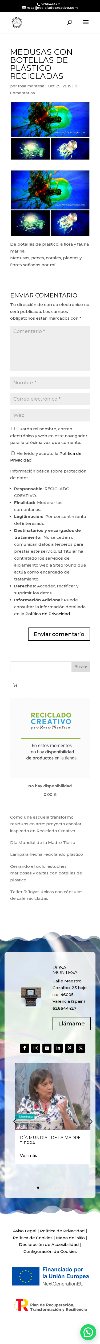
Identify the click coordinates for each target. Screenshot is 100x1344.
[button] (90, 1121)
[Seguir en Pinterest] (69, 1048)
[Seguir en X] (80, 1048)
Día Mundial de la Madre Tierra (42, 842)
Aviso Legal (25, 1230)
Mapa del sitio (70, 1237)
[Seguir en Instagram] (35, 1048)
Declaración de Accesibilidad (49, 1244)
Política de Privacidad (47, 613)
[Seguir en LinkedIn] (58, 1048)
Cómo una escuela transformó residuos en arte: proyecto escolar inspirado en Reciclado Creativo (46, 824)
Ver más (28, 1155)
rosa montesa (31, 86)
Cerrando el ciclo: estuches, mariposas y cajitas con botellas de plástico (46, 873)
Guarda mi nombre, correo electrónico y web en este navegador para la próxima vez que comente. (48, 435)
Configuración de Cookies (50, 1251)
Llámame (71, 1023)
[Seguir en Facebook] (24, 1048)
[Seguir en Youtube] (46, 1048)
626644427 (50, 4)
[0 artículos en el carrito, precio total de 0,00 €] (15, 685)
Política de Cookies (33, 1237)
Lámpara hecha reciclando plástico (46, 854)
